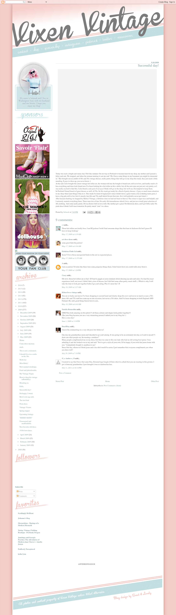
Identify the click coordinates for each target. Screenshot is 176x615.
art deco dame (67, 239)
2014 (20, 292)
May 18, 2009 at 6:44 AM (71, 304)
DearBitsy (66, 326)
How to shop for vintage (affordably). (28, 378)
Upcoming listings (26, 414)
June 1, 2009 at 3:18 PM (71, 321)
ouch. (22, 347)
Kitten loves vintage (69, 292)
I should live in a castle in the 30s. (28, 355)
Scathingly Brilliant (25, 513)
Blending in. (24, 383)
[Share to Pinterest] (99, 212)
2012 (20, 299)
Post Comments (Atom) (112, 385)
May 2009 (24, 337)
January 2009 (25, 445)
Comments (22, 496)
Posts (20, 491)
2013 (20, 295)
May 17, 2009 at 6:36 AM (71, 246)
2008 (20, 449)
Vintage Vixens (25, 407)
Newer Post (60, 381)
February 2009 (25, 441)
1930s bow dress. (26, 430)
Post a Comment (65, 373)
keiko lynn (22, 554)
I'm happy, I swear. (26, 393)
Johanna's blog (24, 518)
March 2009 (25, 438)
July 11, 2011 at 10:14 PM (72, 367)
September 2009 (26, 323)
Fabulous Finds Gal (69, 251)
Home (107, 381)
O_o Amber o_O (68, 358)
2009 (20, 309)
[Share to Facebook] (96, 212)
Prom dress (24, 404)
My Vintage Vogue (27, 373)
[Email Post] (84, 212)
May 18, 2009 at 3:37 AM (71, 287)
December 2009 (26, 312)
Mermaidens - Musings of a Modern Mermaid (28, 524)
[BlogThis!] (91, 212)
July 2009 (24, 330)
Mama (22, 340)
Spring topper (25, 410)
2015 (20, 288)
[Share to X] (94, 212)
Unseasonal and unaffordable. (25, 422)
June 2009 (24, 333)
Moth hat (23, 359)
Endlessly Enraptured (26, 549)
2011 (20, 302)
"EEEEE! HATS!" (26, 417)
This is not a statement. (28, 350)
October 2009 (25, 319)
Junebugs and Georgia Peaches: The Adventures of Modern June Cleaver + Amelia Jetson (30, 540)
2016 (20, 285)
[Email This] (88, 212)
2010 (20, 306)
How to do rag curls (27, 397)
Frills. (22, 386)
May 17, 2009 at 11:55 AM (72, 258)
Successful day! (25, 390)
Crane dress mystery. (27, 343)
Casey (64, 275)
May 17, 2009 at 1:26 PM (71, 270)
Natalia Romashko (69, 309)
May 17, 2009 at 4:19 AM (71, 234)
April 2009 (24, 434)
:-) (63, 224)
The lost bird (24, 400)
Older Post (155, 381)
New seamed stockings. (28, 367)
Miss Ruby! (24, 363)
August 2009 (25, 326)
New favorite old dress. (28, 427)
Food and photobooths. (28, 370)
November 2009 (26, 316)
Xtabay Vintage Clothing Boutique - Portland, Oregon (29, 531)
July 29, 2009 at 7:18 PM (71, 353)
